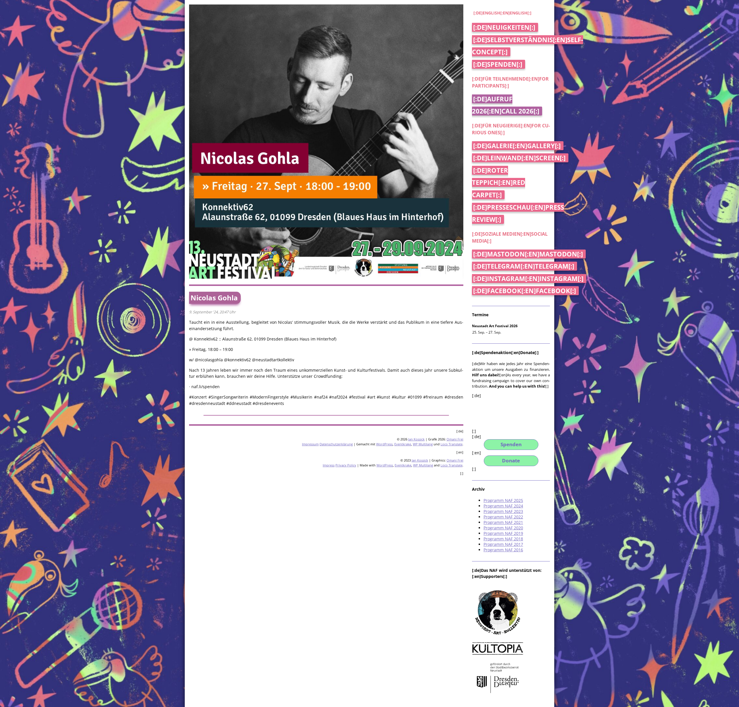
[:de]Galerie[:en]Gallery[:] (517, 145)
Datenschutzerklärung (336, 444)
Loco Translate (451, 444)
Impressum (310, 444)
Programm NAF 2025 (503, 500)
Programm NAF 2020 (503, 528)
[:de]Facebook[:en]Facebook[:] (524, 290)
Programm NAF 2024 (503, 506)
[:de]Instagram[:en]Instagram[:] (528, 278)
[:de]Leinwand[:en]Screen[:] (519, 157)
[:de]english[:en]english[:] (502, 13)
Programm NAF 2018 (503, 539)
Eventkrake (402, 444)
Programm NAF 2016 (503, 549)
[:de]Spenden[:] (497, 64)
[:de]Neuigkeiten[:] (504, 27)
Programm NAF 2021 (503, 522)
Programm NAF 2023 (503, 511)
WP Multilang (423, 444)
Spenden (511, 444)
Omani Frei (455, 439)
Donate (511, 460)
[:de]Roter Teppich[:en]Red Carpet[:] (498, 182)
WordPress (384, 444)
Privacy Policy (345, 465)
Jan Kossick (416, 439)
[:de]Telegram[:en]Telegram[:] (523, 266)
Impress (329, 465)
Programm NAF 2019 (503, 533)
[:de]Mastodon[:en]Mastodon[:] (528, 254)
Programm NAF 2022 (503, 517)
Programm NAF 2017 (503, 544)
